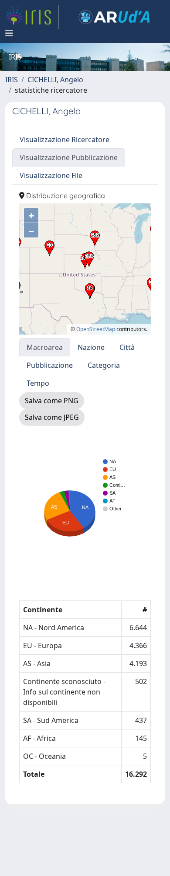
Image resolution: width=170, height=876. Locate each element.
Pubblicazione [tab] (50, 365)
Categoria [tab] (104, 365)
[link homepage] (31, 17)
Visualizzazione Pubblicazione (69, 157)
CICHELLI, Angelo (55, 79)
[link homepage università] (114, 17)
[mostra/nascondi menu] (9, 33)
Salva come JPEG (52, 417)
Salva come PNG (51, 400)
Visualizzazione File (51, 175)
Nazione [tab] (91, 347)
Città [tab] (127, 347)
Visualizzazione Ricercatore (64, 139)
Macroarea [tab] (45, 347)
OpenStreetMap (95, 329)
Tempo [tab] (38, 383)
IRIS (11, 79)
